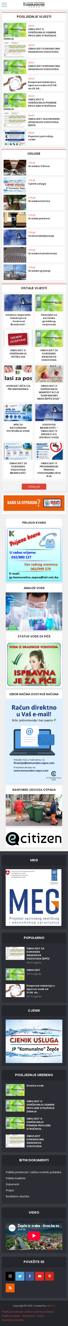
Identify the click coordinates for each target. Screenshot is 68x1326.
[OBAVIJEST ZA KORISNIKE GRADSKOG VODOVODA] (49, 338)
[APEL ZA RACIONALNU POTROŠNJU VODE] (18, 412)
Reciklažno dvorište (17, 1196)
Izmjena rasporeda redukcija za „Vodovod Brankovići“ (18, 319)
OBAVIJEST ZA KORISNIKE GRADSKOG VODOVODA (49, 355)
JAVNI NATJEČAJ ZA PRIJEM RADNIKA (18, 387)
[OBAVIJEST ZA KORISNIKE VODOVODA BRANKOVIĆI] (18, 451)
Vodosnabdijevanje (41, 236)
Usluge (32, 162)
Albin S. (51, 1305)
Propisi (10, 1190)
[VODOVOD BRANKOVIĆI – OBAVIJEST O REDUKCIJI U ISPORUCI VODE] (49, 412)
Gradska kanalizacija (42, 253)
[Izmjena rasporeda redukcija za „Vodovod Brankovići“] (18, 302)
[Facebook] (29, 1276)
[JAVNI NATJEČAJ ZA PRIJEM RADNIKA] (18, 373)
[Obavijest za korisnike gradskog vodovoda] (49, 302)
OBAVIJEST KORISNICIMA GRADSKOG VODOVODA (44, 50)
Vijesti (31, 25)
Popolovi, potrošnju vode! (40, 138)
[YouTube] (39, 1276)
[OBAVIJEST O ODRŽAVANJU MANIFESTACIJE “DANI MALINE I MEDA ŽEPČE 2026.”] (49, 373)
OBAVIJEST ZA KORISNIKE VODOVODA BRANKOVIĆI (18, 468)
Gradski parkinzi (39, 218)
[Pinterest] (49, 1276)
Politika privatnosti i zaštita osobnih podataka (33, 1172)
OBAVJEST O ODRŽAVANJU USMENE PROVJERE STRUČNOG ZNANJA (30, 34)
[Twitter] (19, 1276)
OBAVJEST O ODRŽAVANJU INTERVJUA (18, 354)
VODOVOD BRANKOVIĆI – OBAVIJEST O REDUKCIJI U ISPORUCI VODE (49, 431)
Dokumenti (12, 1184)
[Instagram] (10, 1276)
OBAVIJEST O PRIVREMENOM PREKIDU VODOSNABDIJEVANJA (49, 470)
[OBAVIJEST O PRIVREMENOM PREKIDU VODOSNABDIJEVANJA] (49, 451)
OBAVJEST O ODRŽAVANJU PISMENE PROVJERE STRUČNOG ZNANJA (30, 104)
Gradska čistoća (39, 201)
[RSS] (10, 1287)
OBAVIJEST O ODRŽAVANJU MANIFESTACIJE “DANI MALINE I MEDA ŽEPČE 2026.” (49, 392)
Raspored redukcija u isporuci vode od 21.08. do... (40, 989)
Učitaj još (34, 486)
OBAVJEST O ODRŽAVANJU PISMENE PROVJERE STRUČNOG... (38, 1124)
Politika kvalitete (16, 1178)
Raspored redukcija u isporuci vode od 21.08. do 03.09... (42, 85)
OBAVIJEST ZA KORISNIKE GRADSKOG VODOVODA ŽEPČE (44, 122)
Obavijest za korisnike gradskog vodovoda (49, 319)
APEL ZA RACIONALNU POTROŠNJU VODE (18, 428)
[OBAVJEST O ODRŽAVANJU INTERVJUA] (18, 338)
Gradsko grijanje (39, 271)
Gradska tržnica (39, 166)
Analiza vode (35, 1085)
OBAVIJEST (33, 970)
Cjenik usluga (37, 184)
